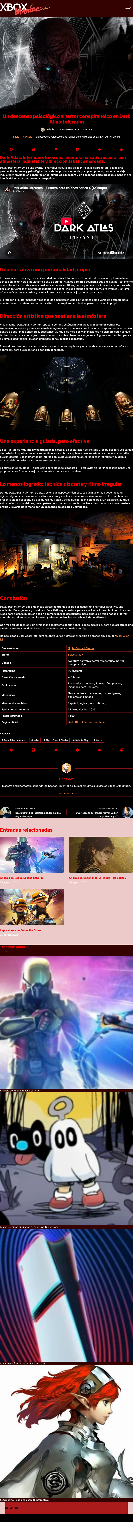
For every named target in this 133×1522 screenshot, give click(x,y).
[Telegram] (55, 149)
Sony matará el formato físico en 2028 (22, 1363)
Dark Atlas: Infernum (14, 740)
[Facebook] (11, 149)
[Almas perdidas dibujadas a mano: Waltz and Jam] (66, 1158)
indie (35, 740)
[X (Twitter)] (33, 149)
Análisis (87, 129)
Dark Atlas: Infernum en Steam (86, 722)
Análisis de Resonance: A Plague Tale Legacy (97, 877)
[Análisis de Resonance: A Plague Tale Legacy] (101, 855)
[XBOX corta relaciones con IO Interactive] (66, 1431)
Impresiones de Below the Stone (20, 930)
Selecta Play (75, 654)
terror (98, 740)
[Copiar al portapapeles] (122, 149)
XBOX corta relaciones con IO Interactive (24, 1499)
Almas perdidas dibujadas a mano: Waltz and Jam (29, 1227)
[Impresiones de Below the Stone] (32, 907)
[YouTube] (16, 1508)
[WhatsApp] (77, 149)
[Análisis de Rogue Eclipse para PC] (32, 855)
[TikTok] (11, 1508)
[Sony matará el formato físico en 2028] (66, 1295)
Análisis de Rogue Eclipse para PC (21, 877)
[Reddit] (100, 149)
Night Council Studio (81, 648)
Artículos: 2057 (66, 793)
